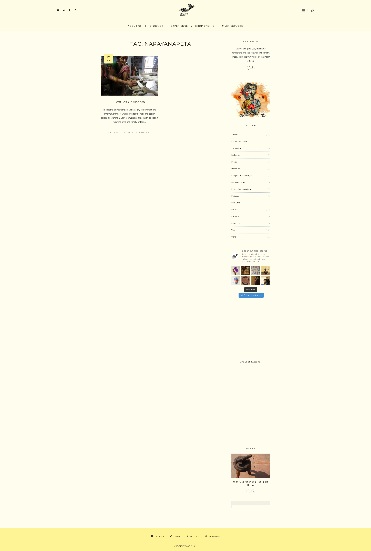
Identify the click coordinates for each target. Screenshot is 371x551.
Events (234, 162)
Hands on (235, 168)
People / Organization (241, 189)
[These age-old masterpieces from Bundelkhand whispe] (265, 270)
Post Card (235, 202)
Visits (233, 236)
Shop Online (204, 26)
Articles (234, 134)
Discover (156, 26)
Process (235, 209)
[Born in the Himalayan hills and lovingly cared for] (235, 280)
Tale (233, 230)
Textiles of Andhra (129, 102)
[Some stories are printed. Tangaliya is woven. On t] (265, 280)
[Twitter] (64, 10)
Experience (179, 26)
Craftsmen (236, 148)
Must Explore (232, 26)
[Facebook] (58, 10)
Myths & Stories (238, 182)
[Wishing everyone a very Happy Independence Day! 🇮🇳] (255, 270)
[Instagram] (75, 10)
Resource (235, 223)
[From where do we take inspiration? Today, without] (245, 270)
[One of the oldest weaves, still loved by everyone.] (235, 270)
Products (235, 216)
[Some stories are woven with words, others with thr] (255, 280)
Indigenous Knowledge (241, 175)
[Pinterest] (70, 10)
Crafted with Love (239, 141)
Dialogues (235, 155)
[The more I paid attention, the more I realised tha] (245, 280)
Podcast (235, 196)
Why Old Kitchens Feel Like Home (250, 483)
